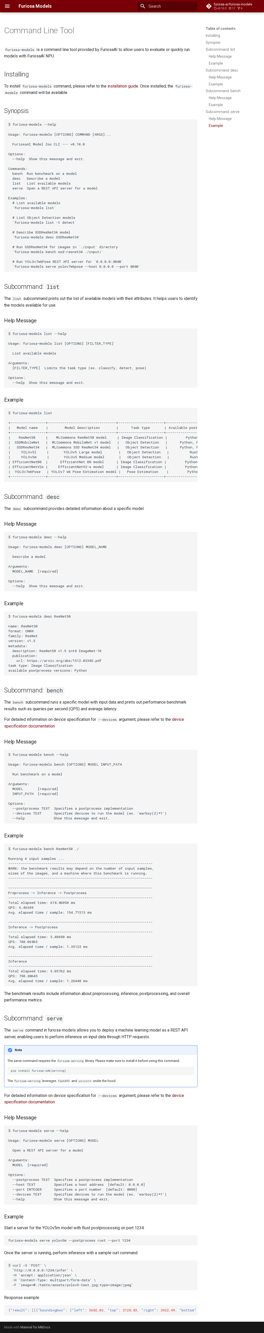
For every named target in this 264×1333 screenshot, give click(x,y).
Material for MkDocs (35, 1327)
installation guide (123, 86)
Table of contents (221, 29)
